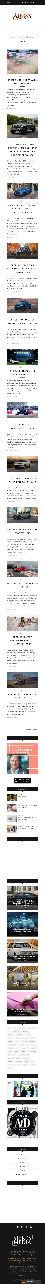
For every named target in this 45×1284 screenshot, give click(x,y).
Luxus (24, 1048)
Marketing (31, 1048)
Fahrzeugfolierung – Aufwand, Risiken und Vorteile (22, 1011)
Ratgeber (11, 1058)
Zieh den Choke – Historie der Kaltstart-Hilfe (22, 957)
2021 (14, 1028)
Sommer (10, 1061)
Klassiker (20, 1044)
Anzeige (25, 1031)
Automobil (11, 1034)
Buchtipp (10, 1038)
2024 (29, 1028)
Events (25, 1038)
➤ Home (22, 1155)
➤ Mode (22, 1163)
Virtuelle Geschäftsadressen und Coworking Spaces (22, 984)
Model (23, 1051)
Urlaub (10, 1064)
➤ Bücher (22, 1170)
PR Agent (31, 1255)
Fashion (32, 1038)
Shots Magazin (19, 1255)
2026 (9, 1031)
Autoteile (20, 1034)
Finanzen (11, 1041)
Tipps (26, 1061)
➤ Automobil (22, 1159)
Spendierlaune (14, 1260)
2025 (34, 1028)
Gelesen (24, 1041)
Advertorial (17, 1031)
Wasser (17, 1064)
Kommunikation (31, 1044)
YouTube (10, 1068)
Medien (10, 1051)
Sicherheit (25, 1058)
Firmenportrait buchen (29, 1259)
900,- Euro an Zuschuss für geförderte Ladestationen (22, 209)
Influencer (11, 1044)
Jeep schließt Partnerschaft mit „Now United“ (22, 640)
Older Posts (31, 730)
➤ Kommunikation (22, 1174)
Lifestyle (11, 1048)
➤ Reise (22, 1166)
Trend (32, 1061)
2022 (19, 1028)
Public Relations (23, 1054)
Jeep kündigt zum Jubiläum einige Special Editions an (22, 268)
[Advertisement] (22, 860)
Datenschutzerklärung (27, 1260)
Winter (33, 1064)
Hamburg (32, 1041)
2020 (9, 1028)
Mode (16, 1051)
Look (17, 1048)
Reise (18, 1058)
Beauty (28, 1034)
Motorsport (32, 1051)
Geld (17, 1041)
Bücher (18, 1038)
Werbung (25, 1064)
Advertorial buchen (13, 1259)
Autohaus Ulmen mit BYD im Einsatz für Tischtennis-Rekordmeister (22, 903)
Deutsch (29, 1282)
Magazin (22, 76)
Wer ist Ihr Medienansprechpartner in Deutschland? (27, 817)
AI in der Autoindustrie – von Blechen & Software (22, 931)
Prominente (11, 1054)
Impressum (22, 1262)
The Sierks (18, 1061)
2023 (24, 1028)
